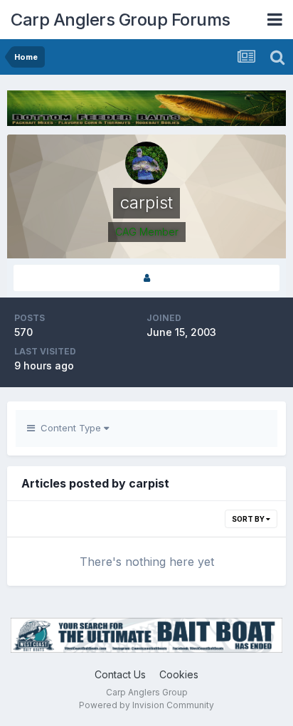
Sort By (249, 519)
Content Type (69, 427)
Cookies (178, 674)
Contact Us (120, 674)
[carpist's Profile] (146, 278)
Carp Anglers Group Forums (120, 19)
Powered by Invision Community (146, 705)
